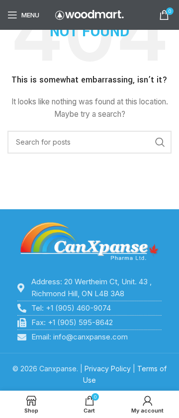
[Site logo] (89, 14)
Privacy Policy (108, 368)
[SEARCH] (160, 142)
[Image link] (89, 241)
